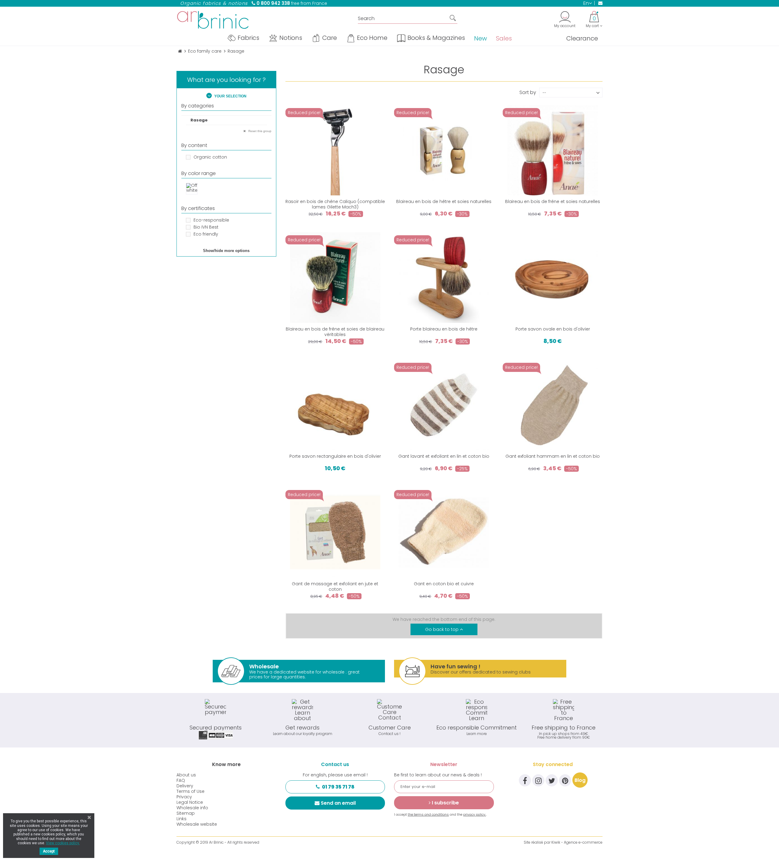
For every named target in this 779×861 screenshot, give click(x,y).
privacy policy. (474, 814)
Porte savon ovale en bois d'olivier (552, 329)
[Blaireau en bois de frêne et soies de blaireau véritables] (335, 277)
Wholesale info (192, 807)
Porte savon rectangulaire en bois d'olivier (335, 456)
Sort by (527, 92)
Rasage (199, 120)
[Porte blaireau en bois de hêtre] (444, 277)
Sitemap (185, 813)
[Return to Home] (179, 51)
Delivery (184, 785)
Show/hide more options (226, 250)
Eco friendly (206, 234)
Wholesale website (196, 824)
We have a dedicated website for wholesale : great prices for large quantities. (304, 671)
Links (181, 818)
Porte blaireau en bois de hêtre (443, 329)
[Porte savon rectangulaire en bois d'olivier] (335, 405)
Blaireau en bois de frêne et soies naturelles (552, 201)
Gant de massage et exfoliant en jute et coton (335, 586)
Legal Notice (189, 802)
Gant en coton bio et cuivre (444, 584)
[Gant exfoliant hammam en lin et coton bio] (552, 405)
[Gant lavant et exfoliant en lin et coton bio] (444, 405)
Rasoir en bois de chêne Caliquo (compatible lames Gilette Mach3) (335, 204)
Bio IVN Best (206, 227)
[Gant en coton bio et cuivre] (444, 532)
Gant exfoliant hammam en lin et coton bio (552, 456)
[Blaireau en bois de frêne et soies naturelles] (552, 150)
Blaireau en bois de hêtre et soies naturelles (443, 201)
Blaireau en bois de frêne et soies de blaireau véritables (335, 332)
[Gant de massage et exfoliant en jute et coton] (335, 532)
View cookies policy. (63, 843)
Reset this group (259, 131)
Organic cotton (210, 157)
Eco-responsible (211, 220)
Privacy (184, 796)
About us (186, 774)
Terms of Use (190, 791)
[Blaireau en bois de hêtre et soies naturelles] (444, 150)
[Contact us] (598, 3)
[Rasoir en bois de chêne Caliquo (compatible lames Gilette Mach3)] (335, 150)
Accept (49, 851)
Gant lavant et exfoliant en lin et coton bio (443, 456)
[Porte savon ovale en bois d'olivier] (552, 277)
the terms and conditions (428, 814)
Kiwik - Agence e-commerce (577, 842)
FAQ (180, 780)
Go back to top (442, 629)
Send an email (338, 803)
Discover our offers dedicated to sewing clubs (481, 669)
